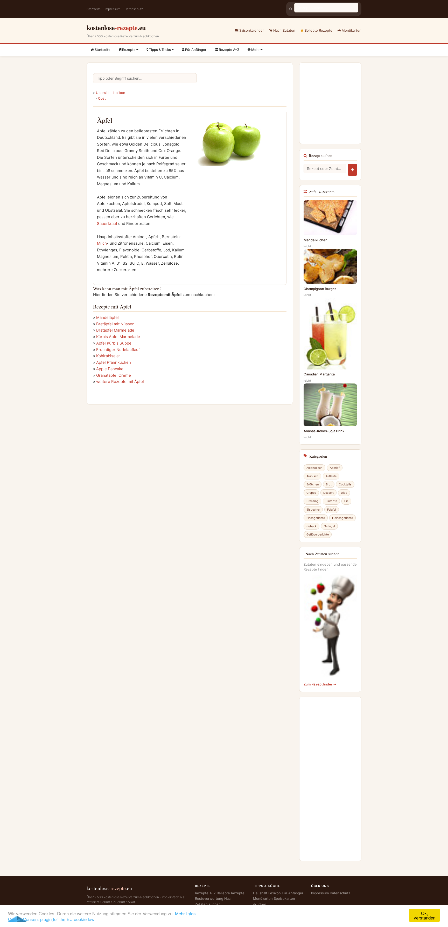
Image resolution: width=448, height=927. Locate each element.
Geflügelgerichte (317, 534)
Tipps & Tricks (160, 49)
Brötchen (312, 484)
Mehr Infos (185, 913)
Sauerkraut (107, 223)
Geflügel (329, 526)
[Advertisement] (235, 219)
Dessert (328, 493)
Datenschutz (133, 9)
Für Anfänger (195, 49)
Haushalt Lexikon (267, 893)
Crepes (311, 493)
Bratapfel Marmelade (115, 330)
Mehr (255, 49)
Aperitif (335, 468)
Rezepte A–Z (228, 49)
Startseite (94, 9)
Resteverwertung (209, 898)
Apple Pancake (109, 368)
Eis (346, 501)
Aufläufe (331, 476)
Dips (344, 493)
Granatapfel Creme (113, 375)
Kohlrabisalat (108, 355)
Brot (329, 484)
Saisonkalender (251, 30)
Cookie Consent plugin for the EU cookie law (51, 919)
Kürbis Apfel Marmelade (118, 336)
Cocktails (345, 484)
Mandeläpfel (107, 317)
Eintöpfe (331, 501)
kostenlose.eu (116, 27)
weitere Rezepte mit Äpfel (120, 381)
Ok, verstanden (424, 915)
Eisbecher (313, 509)
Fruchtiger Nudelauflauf (118, 349)
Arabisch (312, 476)
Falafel (331, 509)
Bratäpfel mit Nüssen (115, 323)
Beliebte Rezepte (318, 30)
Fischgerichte (315, 518)
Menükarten (351, 30)
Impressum (112, 9)
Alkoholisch (314, 468)
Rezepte (128, 49)
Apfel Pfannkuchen (113, 362)
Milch (102, 243)
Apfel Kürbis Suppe (113, 343)
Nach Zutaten (283, 30)
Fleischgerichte (342, 518)
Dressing (312, 501)
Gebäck (311, 526)
